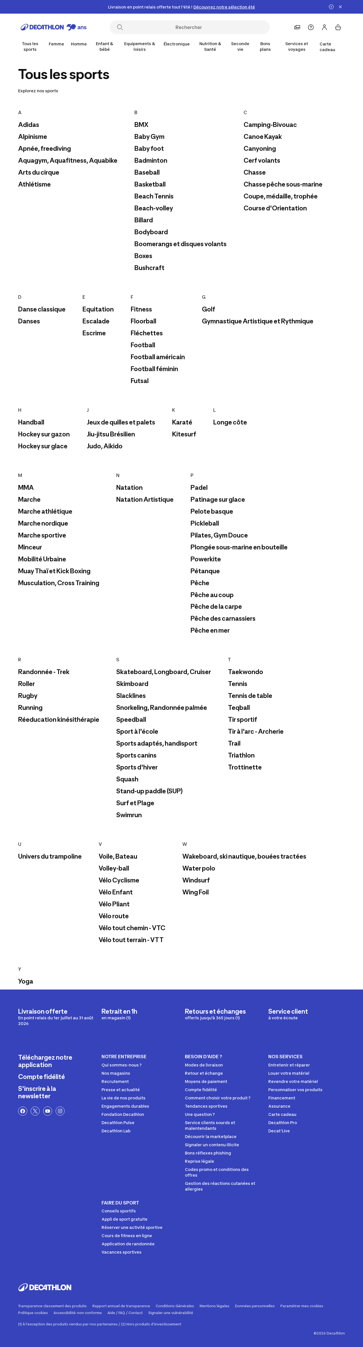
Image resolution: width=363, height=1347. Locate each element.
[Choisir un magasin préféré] (297, 27)
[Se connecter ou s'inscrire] (324, 27)
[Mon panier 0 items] (338, 27)
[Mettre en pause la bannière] (331, 6)
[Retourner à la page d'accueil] (53, 27)
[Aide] (311, 27)
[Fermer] (340, 6)
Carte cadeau (327, 46)
